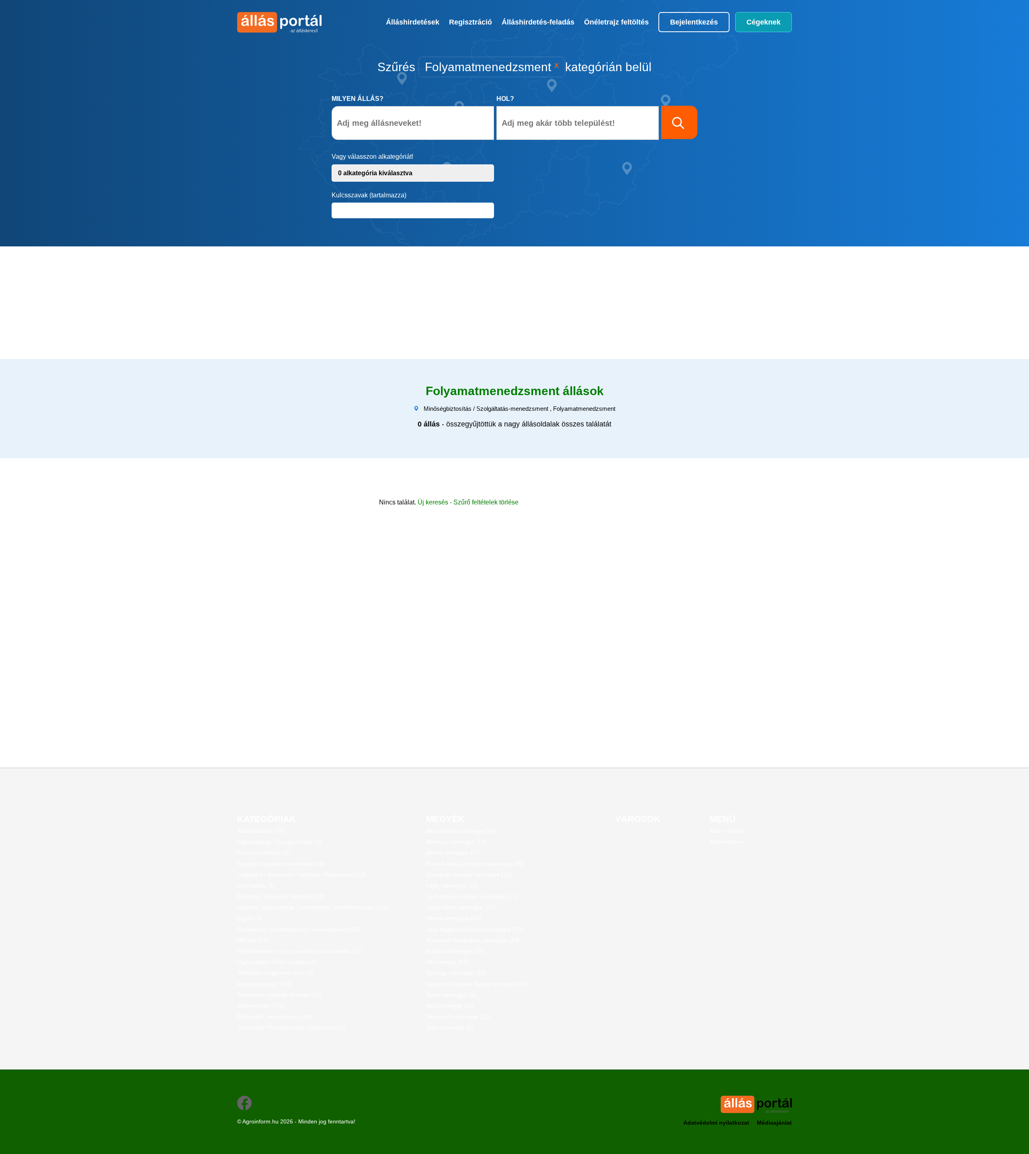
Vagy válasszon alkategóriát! (372, 156)
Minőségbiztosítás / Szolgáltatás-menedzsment (486, 408)
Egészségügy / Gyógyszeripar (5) (279, 841)
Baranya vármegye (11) (456, 841)
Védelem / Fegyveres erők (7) (275, 973)
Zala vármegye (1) (449, 1027)
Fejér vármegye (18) (452, 885)
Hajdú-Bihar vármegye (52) (460, 907)
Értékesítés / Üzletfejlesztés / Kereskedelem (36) (299, 929)
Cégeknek (763, 22)
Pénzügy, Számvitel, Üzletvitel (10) (281, 896)
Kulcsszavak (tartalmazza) (369, 195)
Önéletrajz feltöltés (616, 22)
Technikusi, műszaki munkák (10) (279, 995)
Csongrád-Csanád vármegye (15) (469, 874)
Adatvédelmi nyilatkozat (716, 1122)
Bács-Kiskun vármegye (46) (461, 831)
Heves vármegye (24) (453, 918)
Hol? (505, 98)
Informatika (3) (256, 885)
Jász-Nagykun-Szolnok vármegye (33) (474, 929)
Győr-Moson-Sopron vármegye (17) (471, 896)
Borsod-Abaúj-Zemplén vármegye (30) (475, 864)
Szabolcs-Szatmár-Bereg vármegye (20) (477, 984)
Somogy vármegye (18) (456, 973)
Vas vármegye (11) (450, 1005)
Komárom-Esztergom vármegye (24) (472, 940)
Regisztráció (470, 22)
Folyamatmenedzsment (584, 408)
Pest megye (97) (447, 962)
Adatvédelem (726, 841)
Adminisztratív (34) (261, 831)
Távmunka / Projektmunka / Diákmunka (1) (291, 1027)
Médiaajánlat (774, 1122)
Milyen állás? (357, 98)
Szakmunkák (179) (261, 1005)
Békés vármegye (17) (453, 852)
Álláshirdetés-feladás (538, 22)
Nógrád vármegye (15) (455, 951)
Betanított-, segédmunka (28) (274, 1016)
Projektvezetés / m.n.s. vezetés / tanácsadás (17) (300, 951)
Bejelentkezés (694, 22)
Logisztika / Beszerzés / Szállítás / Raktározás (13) (301, 874)
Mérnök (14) (253, 940)
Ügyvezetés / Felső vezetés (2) (276, 962)
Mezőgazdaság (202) (264, 984)
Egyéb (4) (249, 918)
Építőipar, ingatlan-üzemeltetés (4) (281, 864)
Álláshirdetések (412, 22)
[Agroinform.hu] (278, 22)
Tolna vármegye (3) (451, 995)
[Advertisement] (472, 302)
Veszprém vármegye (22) (458, 1016)
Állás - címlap (726, 831)
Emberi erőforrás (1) (263, 852)
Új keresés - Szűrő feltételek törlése (468, 502)
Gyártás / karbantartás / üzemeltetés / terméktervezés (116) (313, 907)
